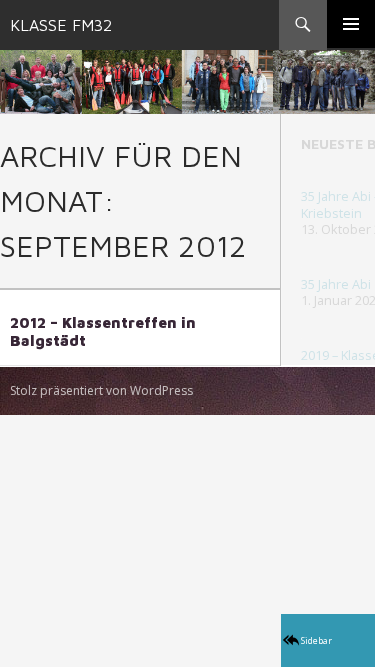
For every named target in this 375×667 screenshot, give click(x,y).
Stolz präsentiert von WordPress (101, 390)
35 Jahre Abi (336, 284)
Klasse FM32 (61, 25)
